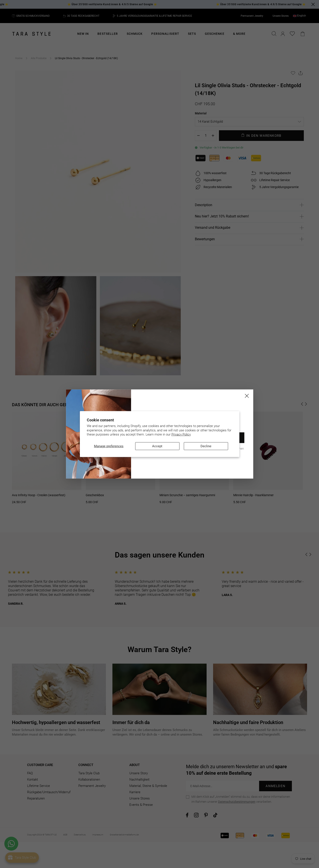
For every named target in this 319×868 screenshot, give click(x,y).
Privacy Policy (181, 434)
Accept (157, 446)
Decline (206, 446)
